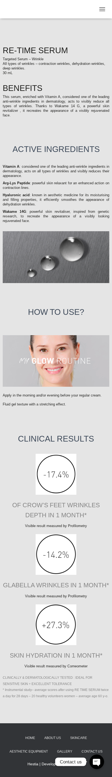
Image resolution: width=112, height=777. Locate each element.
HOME (30, 738)
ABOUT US (52, 738)
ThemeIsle (75, 764)
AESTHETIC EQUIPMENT (29, 751)
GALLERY (64, 751)
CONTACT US (92, 751)
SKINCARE (78, 738)
